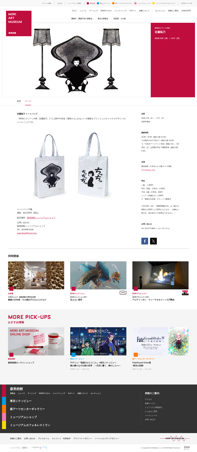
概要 (19, 101)
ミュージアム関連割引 (153, 407)
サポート (132, 11)
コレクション (160, 11)
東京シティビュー (105, 3)
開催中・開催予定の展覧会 (81, 19)
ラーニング (93, 11)
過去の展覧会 (103, 19)
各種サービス (150, 403)
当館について (144, 11)
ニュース (83, 11)
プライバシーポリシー (82, 438)
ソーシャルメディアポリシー (107, 438)
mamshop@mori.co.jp (26, 233)
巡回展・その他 (120, 19)
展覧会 (74, 11)
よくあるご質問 (151, 411)
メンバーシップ (120, 11)
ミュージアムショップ (144, 3)
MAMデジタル (106, 11)
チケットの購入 (47, 3)
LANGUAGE (186, 11)
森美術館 (92, 3)
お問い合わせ (150, 419)
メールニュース (151, 415)
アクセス (148, 399)
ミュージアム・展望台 (74, 3)
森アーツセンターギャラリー (124, 3)
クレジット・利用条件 (61, 438)
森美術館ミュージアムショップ (41, 218)
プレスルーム (43, 438)
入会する (59, 3)
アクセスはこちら (148, 170)
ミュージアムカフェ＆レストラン (165, 3)
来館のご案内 (173, 11)
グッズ (28, 101)
